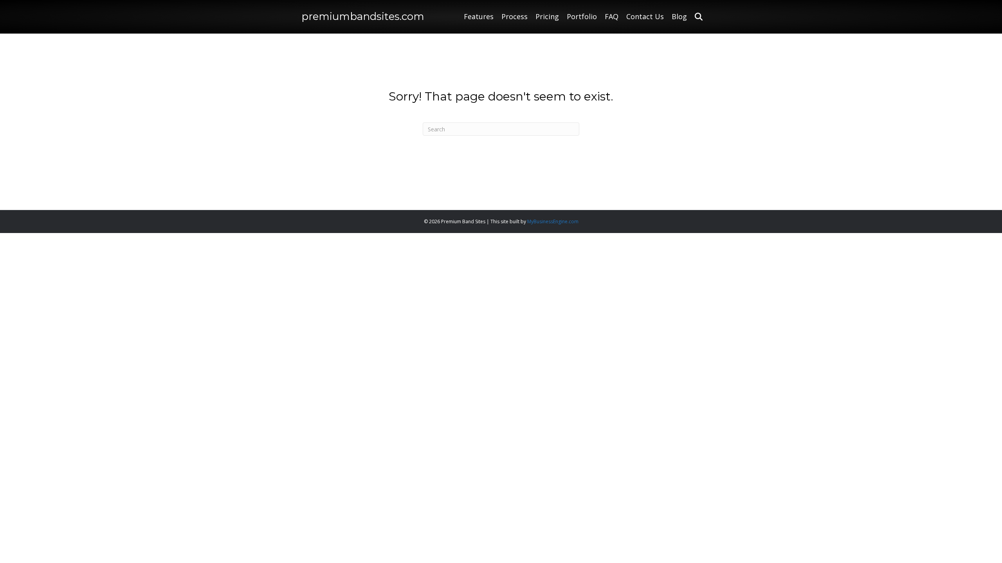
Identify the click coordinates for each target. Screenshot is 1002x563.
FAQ (611, 16)
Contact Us (645, 16)
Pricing (547, 16)
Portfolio (582, 16)
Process (514, 16)
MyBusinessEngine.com (552, 221)
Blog (679, 16)
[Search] (696, 17)
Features (479, 16)
